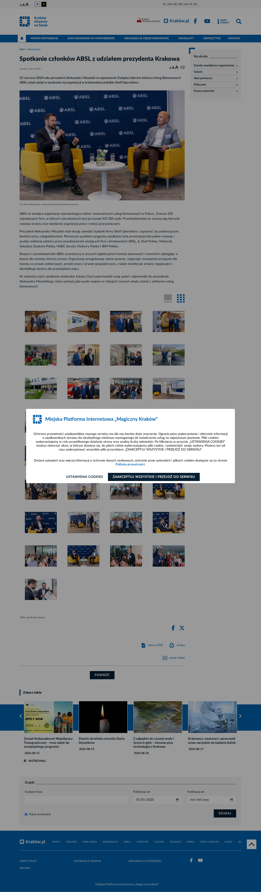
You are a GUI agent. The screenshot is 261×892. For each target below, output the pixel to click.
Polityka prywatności (130, 464)
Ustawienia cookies (84, 477)
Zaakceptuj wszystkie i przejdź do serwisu (154, 477)
